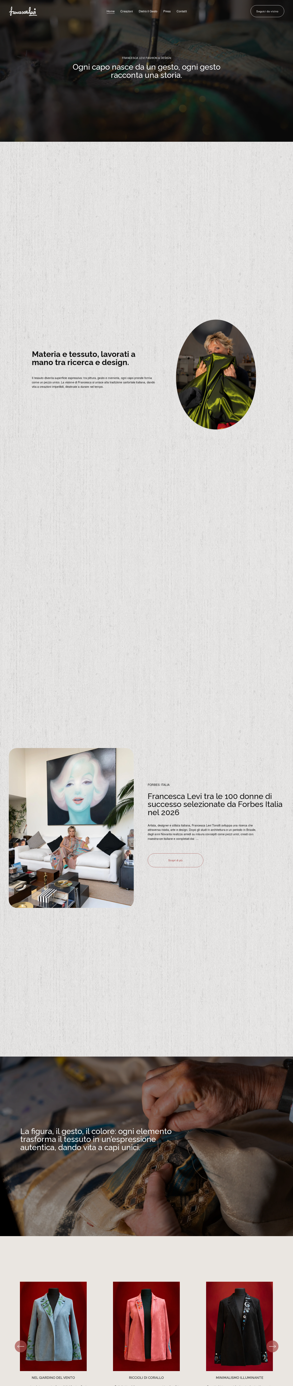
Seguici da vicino (267, 11)
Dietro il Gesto (148, 11)
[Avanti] (272, 1346)
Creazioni (126, 11)
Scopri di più (175, 860)
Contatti (182, 11)
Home (111, 11)
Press (167, 11)
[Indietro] (21, 1346)
